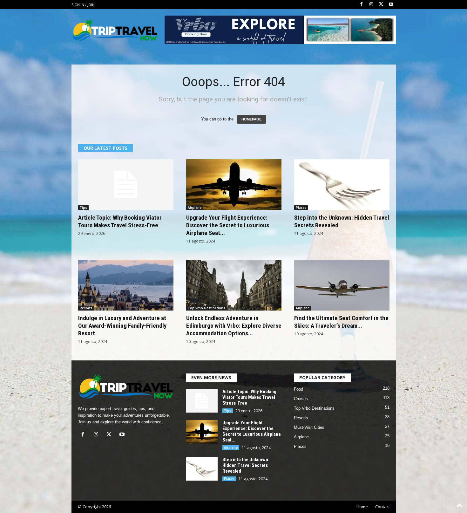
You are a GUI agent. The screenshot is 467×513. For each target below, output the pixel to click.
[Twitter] (381, 4)
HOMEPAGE (251, 119)
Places (301, 207)
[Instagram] (371, 4)
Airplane (194, 207)
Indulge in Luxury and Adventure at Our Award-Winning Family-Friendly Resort (122, 325)
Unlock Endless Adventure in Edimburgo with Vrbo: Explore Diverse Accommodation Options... (233, 325)
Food (298, 389)
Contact (382, 507)
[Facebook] (361, 4)
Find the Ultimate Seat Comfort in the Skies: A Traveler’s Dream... (341, 321)
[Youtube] (391, 4)
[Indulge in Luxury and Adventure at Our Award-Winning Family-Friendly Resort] (125, 285)
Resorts (86, 308)
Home (362, 507)
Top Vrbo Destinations (206, 308)
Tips (83, 207)
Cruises (301, 398)
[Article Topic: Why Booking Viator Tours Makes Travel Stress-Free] (125, 184)
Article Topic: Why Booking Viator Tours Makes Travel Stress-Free (120, 221)
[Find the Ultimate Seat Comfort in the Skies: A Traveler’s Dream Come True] (341, 285)
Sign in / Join (83, 4)
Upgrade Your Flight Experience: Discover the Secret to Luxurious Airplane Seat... (227, 225)
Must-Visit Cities (309, 427)
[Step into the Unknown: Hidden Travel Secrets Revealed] (341, 184)
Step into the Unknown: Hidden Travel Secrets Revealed (245, 465)
